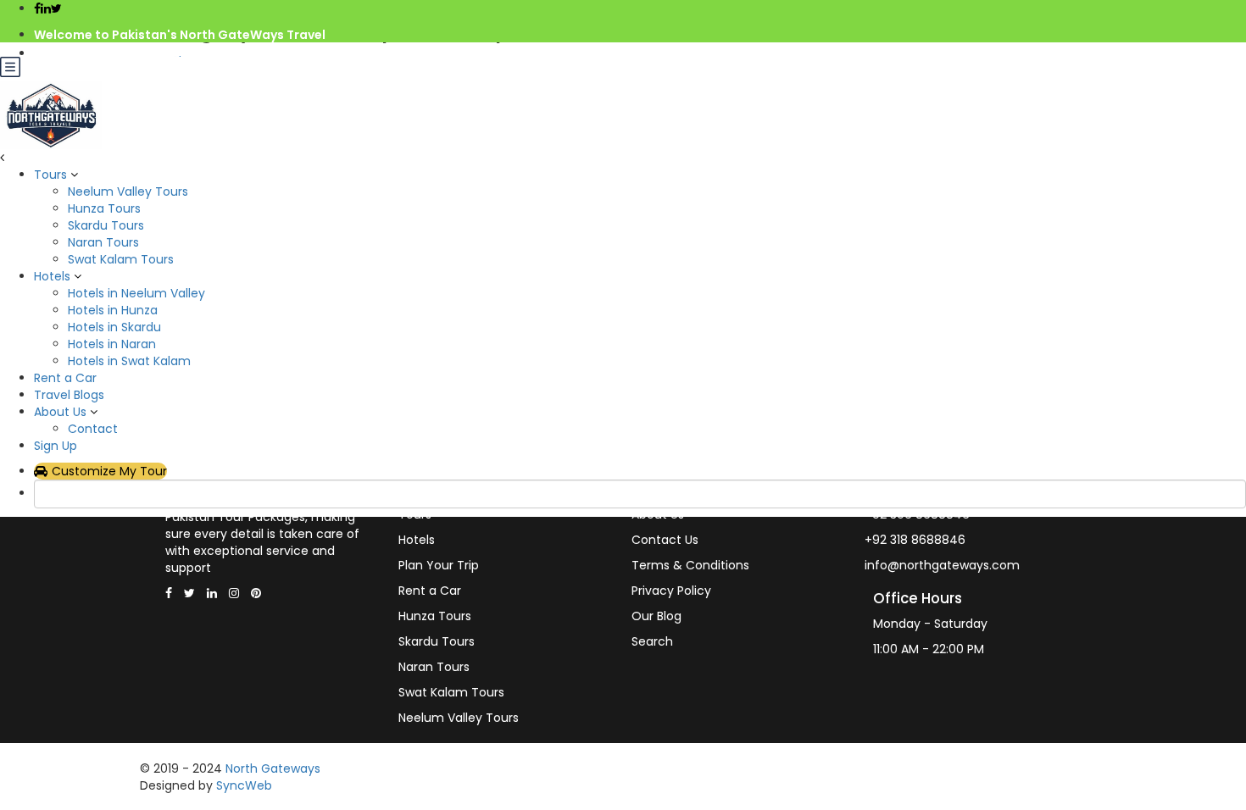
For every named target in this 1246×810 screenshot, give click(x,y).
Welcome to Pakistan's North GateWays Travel (179, 34)
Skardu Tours (106, 225)
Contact (93, 428)
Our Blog (656, 616)
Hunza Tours (104, 208)
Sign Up (55, 445)
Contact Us (664, 539)
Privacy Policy (671, 590)
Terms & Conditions (690, 565)
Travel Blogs (69, 394)
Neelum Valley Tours (128, 191)
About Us (60, 411)
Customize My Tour (109, 471)
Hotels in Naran (112, 344)
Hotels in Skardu (114, 327)
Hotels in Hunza (113, 310)
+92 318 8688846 (915, 539)
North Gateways (272, 768)
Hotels (52, 276)
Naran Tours (103, 242)
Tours (50, 174)
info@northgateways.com (117, 53)
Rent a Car (65, 377)
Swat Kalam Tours (121, 259)
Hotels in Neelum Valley (136, 293)
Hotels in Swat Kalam (129, 360)
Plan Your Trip (438, 565)
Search (652, 641)
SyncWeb (244, 785)
